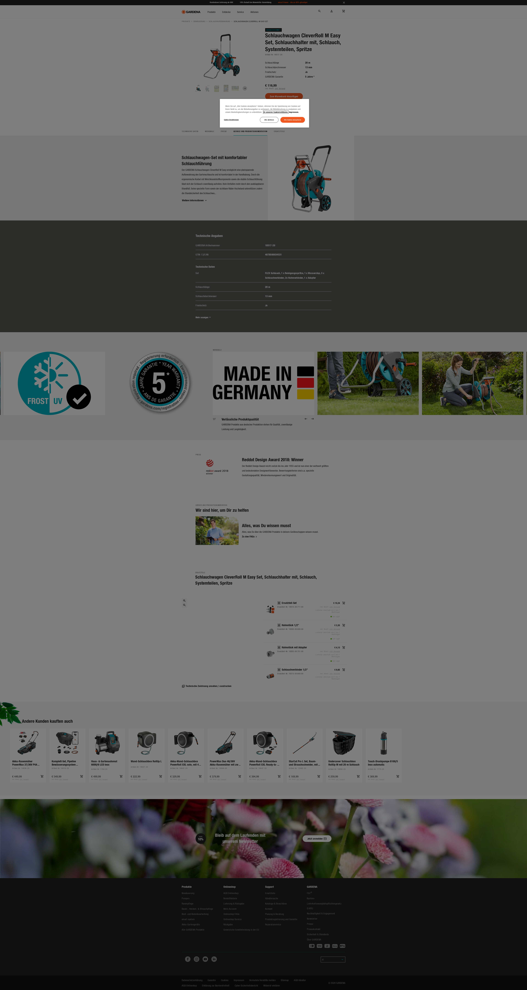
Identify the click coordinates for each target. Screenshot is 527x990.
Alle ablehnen (269, 120)
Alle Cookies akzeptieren (292, 120)
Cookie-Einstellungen (231, 119)
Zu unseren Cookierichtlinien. (275, 112)
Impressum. (294, 112)
